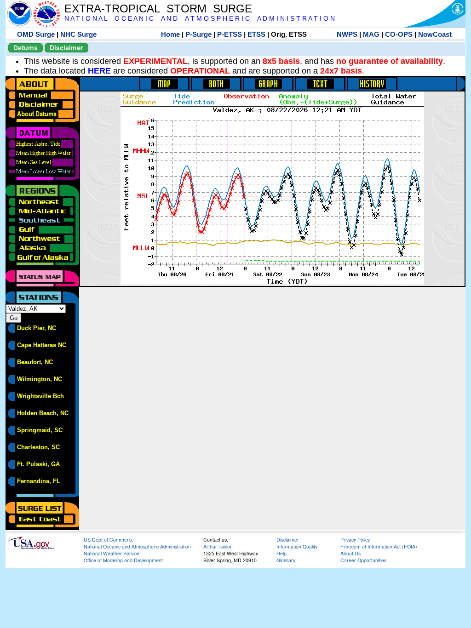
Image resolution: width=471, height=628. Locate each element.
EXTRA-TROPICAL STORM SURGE (158, 8)
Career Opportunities (363, 560)
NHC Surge (78, 34)
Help (281, 553)
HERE (99, 70)
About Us (350, 553)
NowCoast (435, 34)
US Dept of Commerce (109, 539)
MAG (371, 34)
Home (170, 34)
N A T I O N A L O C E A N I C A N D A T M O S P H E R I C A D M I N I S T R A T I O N (199, 18)
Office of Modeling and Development (123, 560)
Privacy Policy (355, 539)
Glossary (285, 560)
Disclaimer (66, 47)
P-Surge (198, 34)
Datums (25, 47)
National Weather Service (111, 553)
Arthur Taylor (217, 546)
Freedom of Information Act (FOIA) (378, 546)
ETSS (256, 34)
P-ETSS (229, 34)
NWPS (347, 34)
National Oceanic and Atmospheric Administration (137, 546)
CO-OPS (399, 34)
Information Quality (296, 546)
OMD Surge (36, 34)
